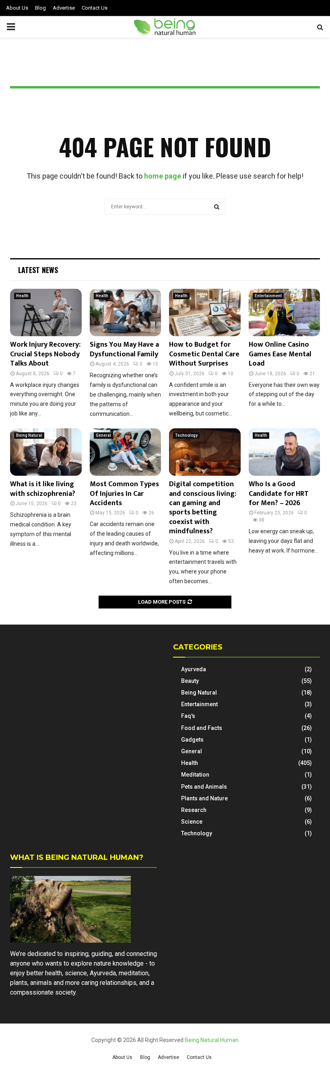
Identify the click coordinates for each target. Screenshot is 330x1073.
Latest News (38, 270)
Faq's (188, 716)
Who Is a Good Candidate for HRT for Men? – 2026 (279, 493)
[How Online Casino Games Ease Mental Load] (284, 312)
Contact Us (94, 8)
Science (191, 821)
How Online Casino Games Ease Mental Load (280, 354)
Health (22, 296)
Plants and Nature (204, 798)
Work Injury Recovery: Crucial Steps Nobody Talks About (45, 354)
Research (193, 810)
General (103, 435)
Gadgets (192, 739)
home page (162, 176)
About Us (17, 8)
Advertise (64, 8)
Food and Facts (201, 728)
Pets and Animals (204, 786)
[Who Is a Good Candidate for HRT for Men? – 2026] (284, 452)
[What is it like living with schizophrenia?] (46, 452)
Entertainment (268, 296)
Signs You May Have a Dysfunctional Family (124, 349)
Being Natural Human (212, 1040)
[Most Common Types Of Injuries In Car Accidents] (125, 452)
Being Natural (29, 435)
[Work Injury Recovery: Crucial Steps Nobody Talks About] (46, 312)
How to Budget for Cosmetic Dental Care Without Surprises (204, 354)
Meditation (195, 774)
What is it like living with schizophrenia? (42, 489)
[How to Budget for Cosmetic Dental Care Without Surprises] (205, 312)
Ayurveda (193, 669)
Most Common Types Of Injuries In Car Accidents (124, 493)
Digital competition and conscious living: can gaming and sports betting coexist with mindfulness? (202, 507)
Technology (186, 435)
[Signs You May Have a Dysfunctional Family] (125, 312)
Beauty (190, 681)
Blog (40, 8)
